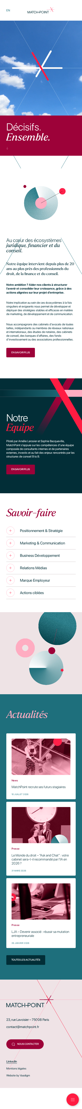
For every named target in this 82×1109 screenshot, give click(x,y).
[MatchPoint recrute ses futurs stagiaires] (41, 766)
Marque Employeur (35, 580)
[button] (72, 1099)
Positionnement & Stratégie (41, 530)
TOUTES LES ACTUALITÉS (25, 959)
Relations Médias (33, 568)
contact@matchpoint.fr (22, 1027)
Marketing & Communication (42, 543)
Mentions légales (16, 1068)
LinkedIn (11, 1061)
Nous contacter (28, 1044)
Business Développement (40, 555)
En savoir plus (20, 352)
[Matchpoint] (41, 10)
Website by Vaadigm (18, 1075)
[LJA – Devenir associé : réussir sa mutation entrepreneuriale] (41, 913)
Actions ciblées (32, 592)
